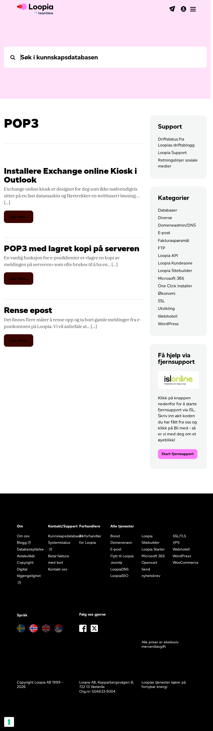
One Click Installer (175, 285)
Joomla (116, 562)
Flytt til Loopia (122, 556)
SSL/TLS (179, 536)
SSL (161, 300)
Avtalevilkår (26, 556)
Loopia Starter (153, 549)
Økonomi (166, 293)
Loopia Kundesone (175, 263)
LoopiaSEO (119, 576)
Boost (115, 536)
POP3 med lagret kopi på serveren (71, 248)
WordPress (168, 323)
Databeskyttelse (30, 549)
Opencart (149, 562)
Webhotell (167, 316)
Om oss (23, 536)
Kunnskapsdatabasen (66, 536)
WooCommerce (185, 562)
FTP (161, 248)
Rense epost (28, 310)
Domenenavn (121, 542)
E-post (164, 232)
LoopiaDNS (119, 569)
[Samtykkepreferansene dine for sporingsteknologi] (9, 722)
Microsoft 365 (171, 278)
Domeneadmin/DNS (177, 225)
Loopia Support (172, 152)
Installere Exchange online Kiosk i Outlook (70, 175)
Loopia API (168, 255)
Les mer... (21, 218)
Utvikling (166, 308)
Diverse (165, 217)
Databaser (167, 210)
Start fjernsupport (178, 454)
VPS (176, 542)
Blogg (22, 542)
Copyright (25, 562)
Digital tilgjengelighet (29, 572)
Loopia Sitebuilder (175, 270)
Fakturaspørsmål (173, 240)
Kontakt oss (57, 569)
